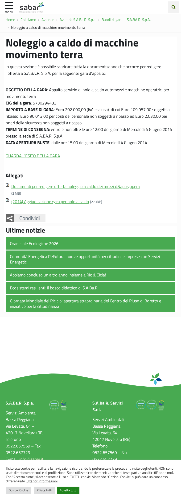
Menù (9, 11)
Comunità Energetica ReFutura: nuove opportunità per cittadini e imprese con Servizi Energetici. (85, 259)
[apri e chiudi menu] (9, 5)
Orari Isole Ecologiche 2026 (34, 243)
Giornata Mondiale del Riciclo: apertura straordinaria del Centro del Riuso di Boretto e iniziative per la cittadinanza (85, 303)
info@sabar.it (31, 459)
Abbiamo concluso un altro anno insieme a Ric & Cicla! (58, 275)
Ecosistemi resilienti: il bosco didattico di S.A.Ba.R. (54, 288)
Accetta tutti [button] (68, 490)
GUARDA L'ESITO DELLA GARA (33, 156)
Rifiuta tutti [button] (44, 490)
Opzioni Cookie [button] (18, 490)
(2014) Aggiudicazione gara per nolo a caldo (50, 201)
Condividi (29, 218)
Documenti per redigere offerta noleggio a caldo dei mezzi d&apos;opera (75, 186)
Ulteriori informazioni (42, 481)
